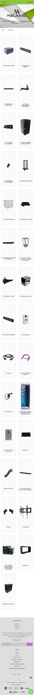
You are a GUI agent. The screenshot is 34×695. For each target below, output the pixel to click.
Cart (31, 2)
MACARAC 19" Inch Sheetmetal (18, 682)
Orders (14, 674)
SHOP (17, 655)
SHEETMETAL (17, 657)
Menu (5, 2)
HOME (17, 653)
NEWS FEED (17, 626)
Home (2, 30)
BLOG (17, 628)
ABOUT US (17, 666)
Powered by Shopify (16, 684)
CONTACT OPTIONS (17, 659)
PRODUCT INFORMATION (17, 664)
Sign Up (30, 644)
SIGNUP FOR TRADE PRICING (17, 668)
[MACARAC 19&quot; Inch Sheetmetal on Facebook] (31, 678)
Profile (18, 674)
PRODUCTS (17, 662)
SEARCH (17, 624)
